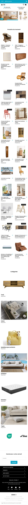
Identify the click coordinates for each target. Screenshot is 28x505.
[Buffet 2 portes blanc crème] (21, 114)
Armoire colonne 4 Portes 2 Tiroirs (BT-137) (5, 160)
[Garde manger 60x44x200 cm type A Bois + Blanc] (21, 190)
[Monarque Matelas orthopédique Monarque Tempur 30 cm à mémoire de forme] (7, 247)
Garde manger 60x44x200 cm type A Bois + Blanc (20, 198)
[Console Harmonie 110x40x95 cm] (21, 95)
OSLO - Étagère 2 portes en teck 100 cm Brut (20, 46)
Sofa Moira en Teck (5, 178)
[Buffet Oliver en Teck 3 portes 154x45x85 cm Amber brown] (21, 57)
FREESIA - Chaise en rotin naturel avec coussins (5, 46)
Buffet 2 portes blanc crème (20, 122)
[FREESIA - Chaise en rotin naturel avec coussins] (7, 38)
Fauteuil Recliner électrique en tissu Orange (19, 255)
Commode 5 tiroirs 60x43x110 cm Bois (19, 160)
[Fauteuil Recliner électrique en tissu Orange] (21, 247)
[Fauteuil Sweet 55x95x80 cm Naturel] (21, 76)
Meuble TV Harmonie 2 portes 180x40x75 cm (20, 236)
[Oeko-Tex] (9, 436)
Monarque (20, 500)
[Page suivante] (26, 436)
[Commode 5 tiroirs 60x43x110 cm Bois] (21, 152)
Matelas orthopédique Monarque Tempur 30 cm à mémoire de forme (6, 256)
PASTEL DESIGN (7, 498)
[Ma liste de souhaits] (23, 4)
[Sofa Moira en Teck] (7, 171)
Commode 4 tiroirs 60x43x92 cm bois (5, 141)
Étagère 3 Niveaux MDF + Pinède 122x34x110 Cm (20, 217)
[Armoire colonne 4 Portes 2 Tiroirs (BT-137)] (7, 152)
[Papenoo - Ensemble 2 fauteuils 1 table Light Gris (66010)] (7, 209)
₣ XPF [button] (2, 1)
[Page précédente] (2, 436)
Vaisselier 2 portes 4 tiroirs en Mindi (19, 141)
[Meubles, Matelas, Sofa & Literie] (4, 4)
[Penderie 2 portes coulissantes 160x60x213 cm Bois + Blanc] (7, 57)
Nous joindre (9, 1)
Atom (22, 498)
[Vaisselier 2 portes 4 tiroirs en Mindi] (21, 133)
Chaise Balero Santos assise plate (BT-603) (20, 179)
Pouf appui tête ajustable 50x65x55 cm (5, 198)
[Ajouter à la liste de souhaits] (12, 45)
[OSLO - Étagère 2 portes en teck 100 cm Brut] (21, 38)
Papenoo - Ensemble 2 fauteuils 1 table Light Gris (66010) (6, 217)
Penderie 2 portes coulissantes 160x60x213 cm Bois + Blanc (6, 66)
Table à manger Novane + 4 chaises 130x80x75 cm (5, 236)
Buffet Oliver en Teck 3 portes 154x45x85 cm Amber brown (20, 65)
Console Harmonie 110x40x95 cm (19, 103)
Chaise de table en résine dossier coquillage (5, 122)
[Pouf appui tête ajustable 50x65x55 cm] (7, 190)
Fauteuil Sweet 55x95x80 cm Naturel (20, 84)
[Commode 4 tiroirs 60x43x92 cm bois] (7, 133)
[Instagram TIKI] (16, 494)
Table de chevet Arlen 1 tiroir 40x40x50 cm (6, 103)
